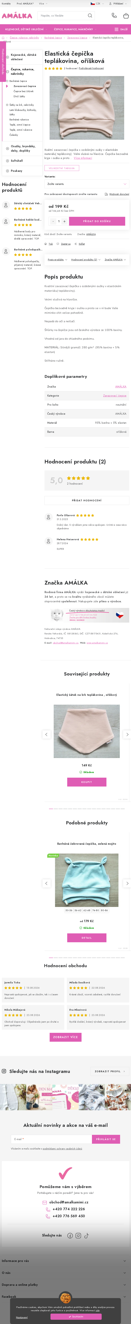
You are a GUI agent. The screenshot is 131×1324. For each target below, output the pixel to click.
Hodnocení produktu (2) (84, 259)
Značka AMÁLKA (114, 259)
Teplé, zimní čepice (20, 124)
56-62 (78, 910)
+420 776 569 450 (69, 1216)
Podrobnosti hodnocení (91, 68)
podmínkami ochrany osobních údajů (62, 1148)
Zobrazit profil (108, 1071)
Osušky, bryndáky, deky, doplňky (23, 148)
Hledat (90, 15)
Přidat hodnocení (87, 500)
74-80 (95, 910)
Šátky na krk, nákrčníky (22, 105)
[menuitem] (26, 29)
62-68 (86, 910)
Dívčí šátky (19, 96)
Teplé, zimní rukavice (21, 130)
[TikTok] (86, 1235)
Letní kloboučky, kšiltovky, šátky (23, 112)
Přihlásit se (106, 1139)
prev (46, 734)
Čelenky (14, 135)
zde (97, 1310)
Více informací (83, 158)
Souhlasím (77, 1316)
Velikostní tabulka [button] (62, 168)
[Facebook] (70, 1235)
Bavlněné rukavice (19, 119)
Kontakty (6, 3)
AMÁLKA (91, 234)
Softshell (17, 161)
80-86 (104, 910)
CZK (98, 3)
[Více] (121, 29)
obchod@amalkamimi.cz (68, 1202)
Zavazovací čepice (25, 86)
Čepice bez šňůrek (24, 91)
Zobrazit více (65, 1037)
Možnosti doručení (119, 194)
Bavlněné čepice (18, 81)
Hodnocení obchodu (65, 965)
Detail (86, 937)
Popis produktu (56, 259)
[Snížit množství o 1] (53, 221)
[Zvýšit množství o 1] (64, 221)
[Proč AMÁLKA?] (87, 615)
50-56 (69, 910)
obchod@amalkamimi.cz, (66, 642)
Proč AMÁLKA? (25, 3)
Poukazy (16, 171)
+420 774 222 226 (115, 15)
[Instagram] (78, 1235)
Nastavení (22, 1317)
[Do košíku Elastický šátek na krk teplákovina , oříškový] (86, 782)
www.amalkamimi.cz (97, 642)
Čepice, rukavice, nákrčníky (22, 71)
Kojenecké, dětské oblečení (24, 57)
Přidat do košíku (97, 221)
